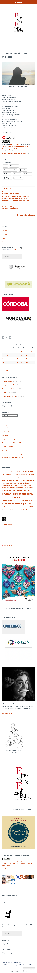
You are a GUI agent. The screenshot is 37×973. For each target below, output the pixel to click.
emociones (12, 196)
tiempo (30, 503)
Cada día (4, 461)
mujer (21, 487)
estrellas (4, 483)
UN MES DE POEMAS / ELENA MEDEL (15, 507)
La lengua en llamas (7, 381)
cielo (3, 474)
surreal (30, 500)
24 (27, 362)
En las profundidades (26, 214)
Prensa (4, 242)
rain (11, 498)
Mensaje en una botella (8, 385)
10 (27, 355)
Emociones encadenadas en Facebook (17, 608)
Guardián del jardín (7, 388)
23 (22, 362)
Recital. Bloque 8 (6, 435)
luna (15, 487)
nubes (6, 490)
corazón (27, 474)
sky (20, 500)
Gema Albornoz (15, 144)
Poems (15, 198)
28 (12, 366)
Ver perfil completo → (8, 713)
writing (23, 509)
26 (3, 366)
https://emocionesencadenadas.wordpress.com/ (15, 868)
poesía (20, 198)
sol (22, 500)
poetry (26, 198)
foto (11, 483)
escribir (32, 480)
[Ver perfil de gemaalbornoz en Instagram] (10, 337)
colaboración (21, 474)
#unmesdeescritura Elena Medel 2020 (11, 471)
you (27, 200)
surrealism (5, 503)
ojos (10, 490)
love (12, 487)
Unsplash (22, 200)
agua (21, 471)
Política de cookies (19, 966)
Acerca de (4, 230)
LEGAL (3, 238)
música (31, 487)
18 (31, 359)
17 (26, 359)
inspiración (17, 485)
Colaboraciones (11, 474)
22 (17, 362)
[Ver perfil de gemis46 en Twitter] (6, 337)
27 (7, 366)
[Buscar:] (12, 256)
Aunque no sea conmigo (8, 439)
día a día (14, 477)
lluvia (9, 487)
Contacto (4, 234)
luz (27, 196)
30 (22, 366)
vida (31, 506)
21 (12, 362)
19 (3, 362)
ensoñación (19, 480)
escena (19, 196)
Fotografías (23, 483)
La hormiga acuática (8, 446)
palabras (13, 490)
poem (21, 490)
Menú (19, 2)
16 (21, 359)
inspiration (23, 485)
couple (32, 474)
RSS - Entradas (7, 545)
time (3, 507)
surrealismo (13, 503)
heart (7, 485)
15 (17, 359)
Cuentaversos (6, 477)
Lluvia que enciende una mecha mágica (13, 454)
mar (19, 487)
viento (3, 509)
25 (31, 362)
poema (4, 198)
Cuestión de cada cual (8, 431)
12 (3, 359)
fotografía (16, 483)
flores (7, 483)
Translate (14, 249)
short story (16, 500)
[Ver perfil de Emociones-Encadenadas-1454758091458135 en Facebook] (3, 337)
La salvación (5, 392)
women (19, 509)
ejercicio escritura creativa (24, 477)
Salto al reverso (7, 500)
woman (15, 509)
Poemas (6, 194)
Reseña (27, 498)
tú (10, 200)
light (24, 196)
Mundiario (26, 487)
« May (3, 370)
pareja (18, 490)
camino (30, 471)
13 (7, 359)
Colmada (4, 450)
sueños (25, 500)
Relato (24, 498)
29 (17, 366)
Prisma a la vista (6, 498)
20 (7, 362)
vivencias (9, 509)
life (7, 487)
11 (31, 355)
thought (15, 200)
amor (6, 196)
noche (3, 490)
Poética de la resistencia (9, 396)
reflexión (5, 200)
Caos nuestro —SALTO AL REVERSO (11, 442)
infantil (11, 485)
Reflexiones (14, 194)
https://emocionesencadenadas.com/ (15, 153)
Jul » (7, 370)
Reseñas (32, 498)
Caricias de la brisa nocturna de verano (13, 457)
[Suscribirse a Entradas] (2, 545)
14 (12, 359)
